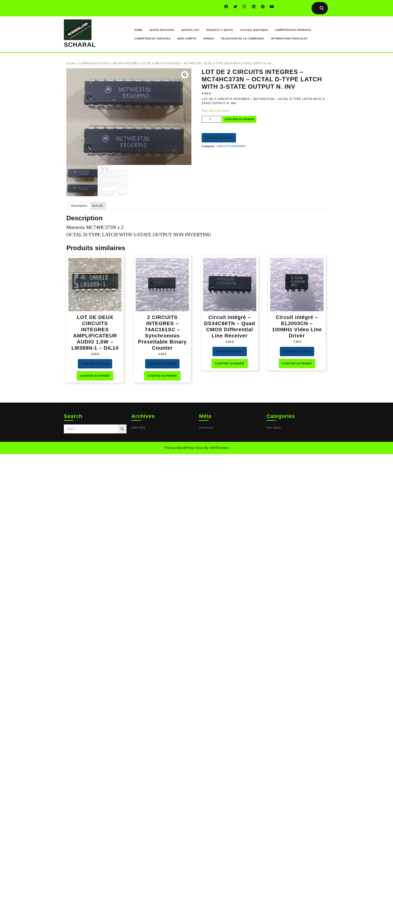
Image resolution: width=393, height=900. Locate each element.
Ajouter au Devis (219, 137)
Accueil (70, 63)
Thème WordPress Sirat (183, 448)
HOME (138, 30)
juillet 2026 (138, 427)
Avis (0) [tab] (97, 205)
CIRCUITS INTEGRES (125, 63)
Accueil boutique (254, 30)
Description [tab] (79, 205)
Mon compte (187, 38)
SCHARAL (80, 44)
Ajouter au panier (239, 119)
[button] (185, 74)
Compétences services (152, 38)
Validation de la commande (242, 38)
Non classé (274, 427)
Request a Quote (220, 30)
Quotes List (190, 30)
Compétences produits (293, 30)
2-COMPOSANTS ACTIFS (93, 63)
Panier (208, 38)
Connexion (206, 427)
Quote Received (162, 30)
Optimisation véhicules (289, 38)
